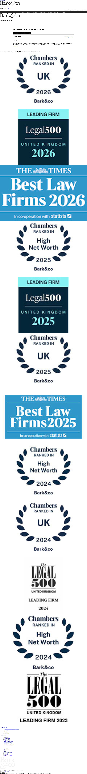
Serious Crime (6, 748)
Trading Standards (7, 753)
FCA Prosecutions (7, 740)
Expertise (28, 12)
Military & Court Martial (8, 755)
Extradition (6, 754)
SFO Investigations (7, 738)
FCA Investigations (7, 739)
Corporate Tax (6, 743)
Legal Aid (35, 12)
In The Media (42, 12)
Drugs (5, 751)
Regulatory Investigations (8, 752)
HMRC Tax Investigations (8, 742)
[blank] (44, 746)
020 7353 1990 (6, 8)
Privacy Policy (6, 733)
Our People (56, 12)
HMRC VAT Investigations (8, 741)
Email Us (71, 36)
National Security (7, 749)
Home (23, 12)
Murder (5, 750)
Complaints (6, 732)
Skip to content (2, 0)
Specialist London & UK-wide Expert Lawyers (11, 729)
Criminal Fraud (6, 737)
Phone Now (66, 36)
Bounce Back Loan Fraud (8, 744)
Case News (49, 12)
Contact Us (63, 12)
